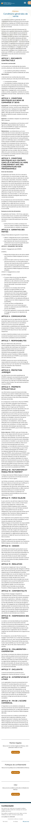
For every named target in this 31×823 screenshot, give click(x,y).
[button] (25, 2)
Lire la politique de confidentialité (8, 816)
